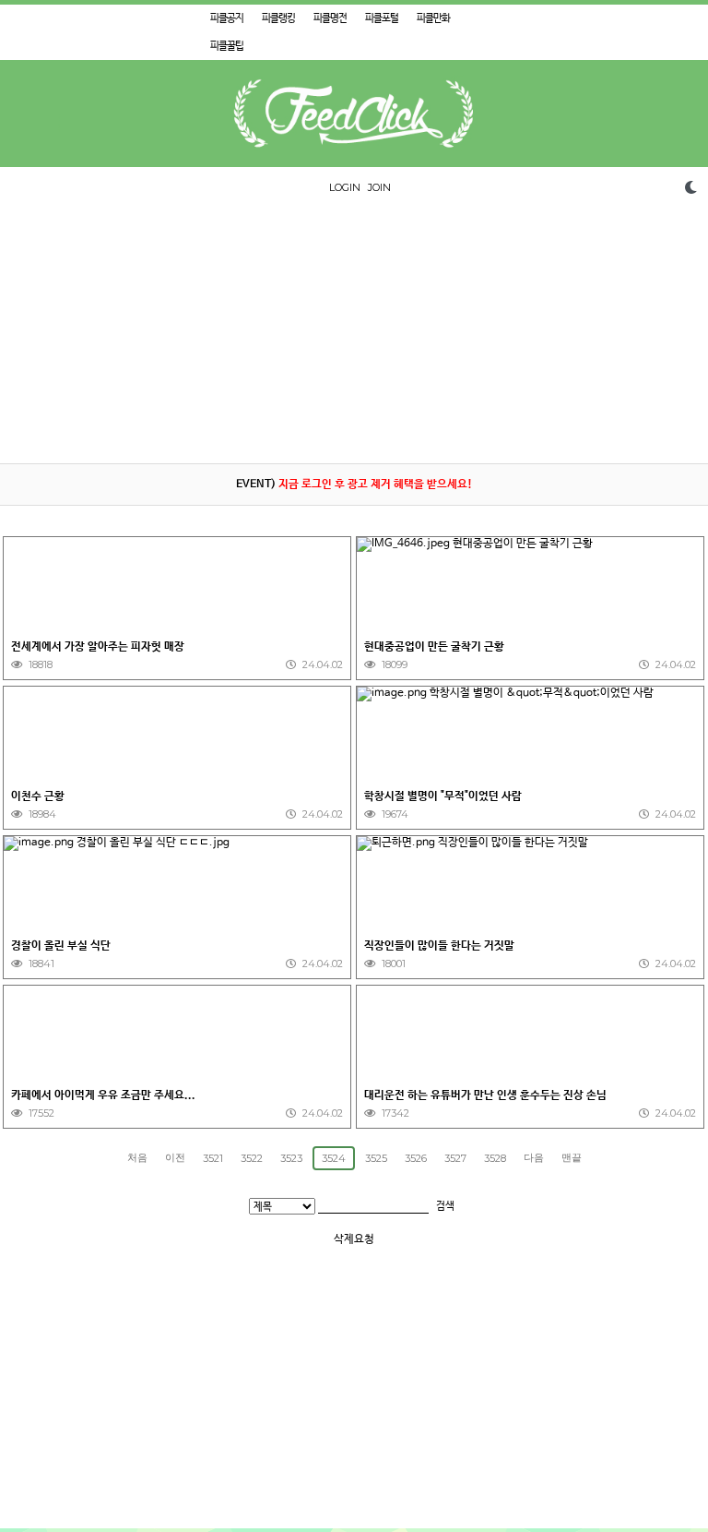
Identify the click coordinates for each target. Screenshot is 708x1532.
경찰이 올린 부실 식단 (61, 946)
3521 (213, 1158)
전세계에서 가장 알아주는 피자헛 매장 (97, 646)
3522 (252, 1158)
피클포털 (381, 18)
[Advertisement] (354, 334)
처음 (137, 1157)
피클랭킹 (278, 18)
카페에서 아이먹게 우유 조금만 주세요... (103, 1095)
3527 (455, 1158)
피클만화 (433, 18)
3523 (291, 1158)
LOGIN (344, 187)
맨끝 (571, 1157)
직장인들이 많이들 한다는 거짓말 (439, 946)
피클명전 (330, 18)
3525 (376, 1158)
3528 (495, 1158)
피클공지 (226, 18)
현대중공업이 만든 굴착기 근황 (434, 646)
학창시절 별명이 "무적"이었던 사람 (443, 796)
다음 (534, 1157)
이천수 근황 (38, 796)
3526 (416, 1158)
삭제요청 (354, 1239)
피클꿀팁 (226, 46)
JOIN (379, 187)
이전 (175, 1157)
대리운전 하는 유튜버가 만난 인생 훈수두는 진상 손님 (485, 1095)
